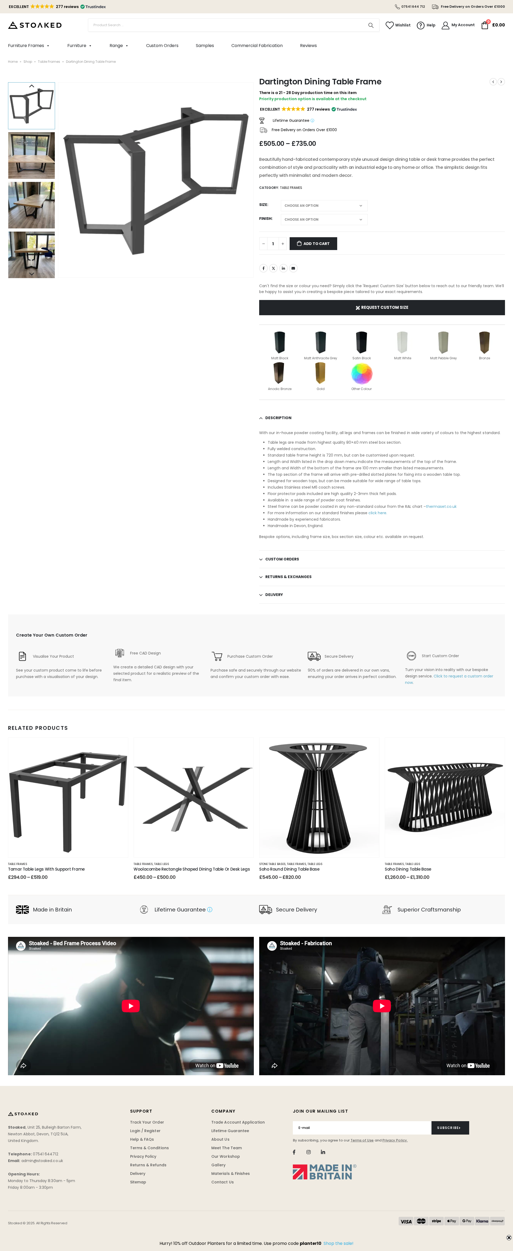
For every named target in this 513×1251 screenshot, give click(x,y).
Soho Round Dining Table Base (289, 869)
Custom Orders (162, 45)
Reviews (308, 45)
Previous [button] (31, 86)
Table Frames (49, 61)
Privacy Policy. (395, 1140)
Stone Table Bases (272, 864)
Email (293, 268)
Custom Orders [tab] (282, 559)
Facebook (263, 268)
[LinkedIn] (322, 1152)
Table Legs (161, 864)
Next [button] (31, 274)
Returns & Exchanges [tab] (288, 576)
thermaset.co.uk (441, 506)
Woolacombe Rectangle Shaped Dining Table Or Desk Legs (192, 869)
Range (116, 45)
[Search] (371, 25)
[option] (31, 106)
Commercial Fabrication (257, 45)
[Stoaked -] (34, 25)
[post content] (68, 798)
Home (13, 61)
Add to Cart (317, 243)
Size (263, 204)
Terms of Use (362, 1140)
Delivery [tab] (274, 594)
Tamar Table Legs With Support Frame (46, 869)
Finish (265, 218)
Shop (28, 61)
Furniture (76, 45)
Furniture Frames (26, 45)
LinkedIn (283, 268)
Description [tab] (278, 417)
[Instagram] (308, 1152)
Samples (205, 45)
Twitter (273, 268)
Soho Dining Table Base (408, 869)
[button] (57, 6)
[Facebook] (294, 1152)
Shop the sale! (338, 1243)
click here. (377, 513)
